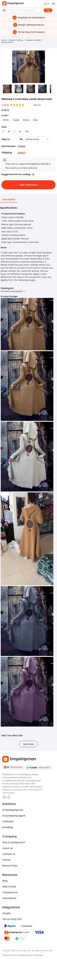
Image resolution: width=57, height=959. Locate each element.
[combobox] (29, 139)
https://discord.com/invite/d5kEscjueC (9, 797)
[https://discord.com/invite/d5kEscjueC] (8, 797)
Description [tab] (8, 199)
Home (3, 40)
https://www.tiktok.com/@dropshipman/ (5, 797)
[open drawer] (53, 4)
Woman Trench (7, 42)
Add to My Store (28, 184)
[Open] (47, 139)
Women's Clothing (16, 40)
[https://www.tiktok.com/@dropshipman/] (4, 797)
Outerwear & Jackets (33, 40)
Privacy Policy (25, 955)
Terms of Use (9, 955)
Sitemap (38, 955)
